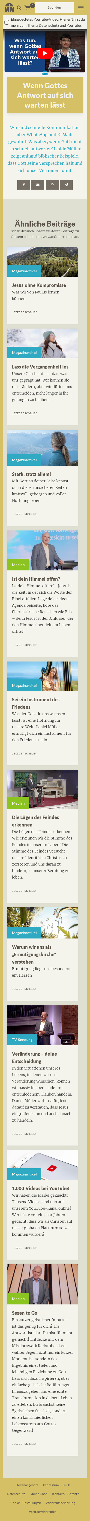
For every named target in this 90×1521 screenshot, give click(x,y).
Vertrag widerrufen (43, 1512)
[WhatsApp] (52, 185)
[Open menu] (80, 7)
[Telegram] (66, 185)
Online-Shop (39, 1494)
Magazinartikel (24, 271)
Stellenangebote (26, 1485)
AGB (66, 1485)
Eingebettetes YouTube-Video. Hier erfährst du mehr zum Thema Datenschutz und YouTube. (48, 22)
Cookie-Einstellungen (25, 1503)
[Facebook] (23, 185)
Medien (18, 564)
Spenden (54, 7)
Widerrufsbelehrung (60, 1503)
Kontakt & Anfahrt (65, 1494)
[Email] (37, 185)
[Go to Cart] (29, 7)
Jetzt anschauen (25, 311)
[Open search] (19, 7)
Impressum (51, 1485)
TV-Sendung (22, 1039)
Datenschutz (16, 1494)
